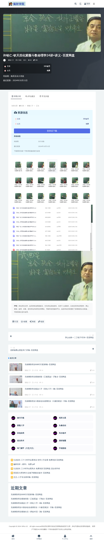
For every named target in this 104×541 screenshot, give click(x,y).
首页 (22, 106)
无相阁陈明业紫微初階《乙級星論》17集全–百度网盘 (45, 377)
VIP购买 (39, 539)
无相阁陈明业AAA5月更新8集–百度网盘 (40, 364)
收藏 (25, 322)
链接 (42, 322)
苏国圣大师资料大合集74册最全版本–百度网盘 (31, 473)
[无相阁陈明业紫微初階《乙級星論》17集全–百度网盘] (16, 379)
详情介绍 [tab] (17, 96)
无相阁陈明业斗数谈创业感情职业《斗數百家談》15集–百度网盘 (50, 401)
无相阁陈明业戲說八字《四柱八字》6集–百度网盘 (44, 389)
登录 (88, 4)
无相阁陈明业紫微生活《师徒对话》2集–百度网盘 (30, 512)
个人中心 (65, 539)
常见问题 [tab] (45, 96)
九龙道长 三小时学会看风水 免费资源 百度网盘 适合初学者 (36, 469)
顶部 (91, 539)
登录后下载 (52, 131)
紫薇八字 (11, 60)
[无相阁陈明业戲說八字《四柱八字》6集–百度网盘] (16, 392)
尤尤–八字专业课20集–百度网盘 (26, 477)
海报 (33, 322)
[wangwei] (4, 60)
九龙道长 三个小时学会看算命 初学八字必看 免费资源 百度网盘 (38, 460)
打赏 (16, 322)
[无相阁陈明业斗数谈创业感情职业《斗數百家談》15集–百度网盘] (16, 404)
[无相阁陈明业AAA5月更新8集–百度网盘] (16, 367)
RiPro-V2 (25, 526)
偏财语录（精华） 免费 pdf (24, 464)
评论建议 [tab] (31, 96)
